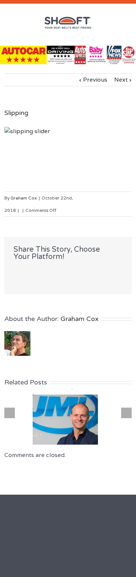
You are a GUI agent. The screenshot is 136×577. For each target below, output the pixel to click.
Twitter (27, 272)
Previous (95, 79)
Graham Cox (24, 198)
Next (121, 79)
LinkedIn (41, 271)
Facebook (15, 272)
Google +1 (56, 272)
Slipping (16, 113)
